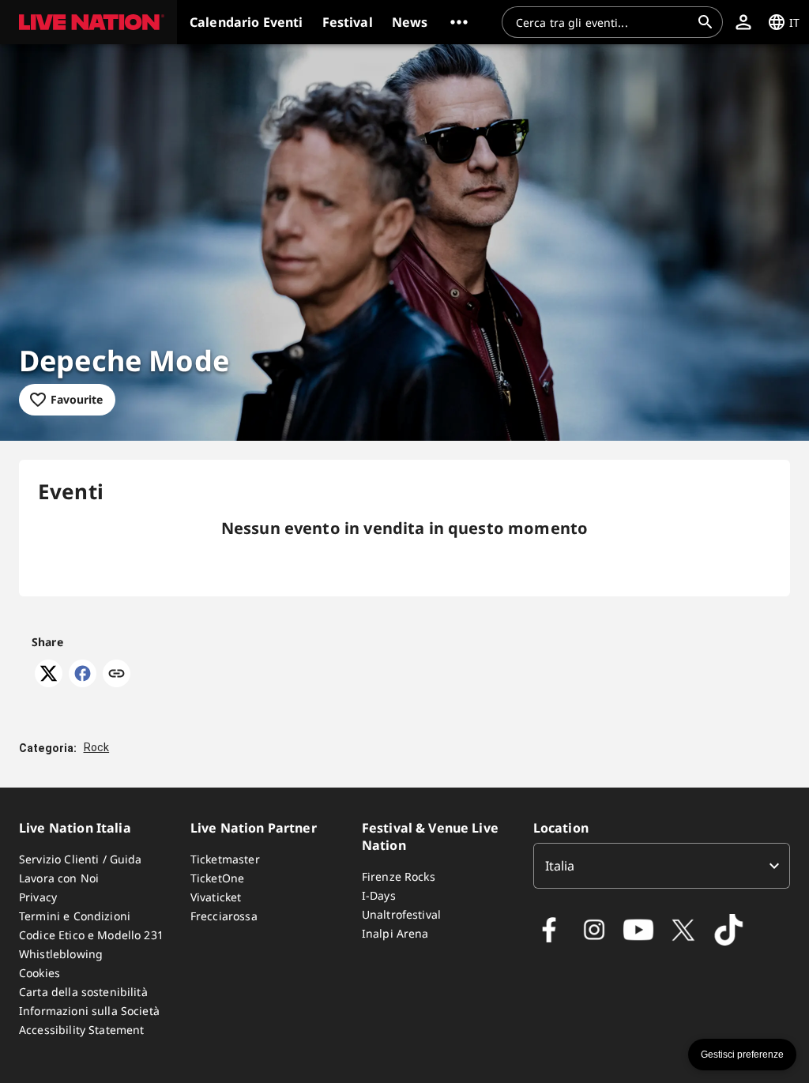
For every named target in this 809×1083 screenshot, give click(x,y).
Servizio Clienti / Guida (80, 859)
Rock (97, 747)
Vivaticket (216, 896)
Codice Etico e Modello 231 (91, 934)
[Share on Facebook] (82, 682)
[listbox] (661, 866)
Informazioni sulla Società (89, 1010)
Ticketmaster (225, 859)
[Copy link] (116, 675)
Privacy (38, 896)
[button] (88, 22)
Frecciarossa (224, 915)
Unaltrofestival (401, 914)
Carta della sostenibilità (83, 991)
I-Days (379, 895)
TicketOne (217, 878)
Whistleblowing (61, 953)
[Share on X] (48, 682)
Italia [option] (560, 865)
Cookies (39, 972)
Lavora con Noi (59, 878)
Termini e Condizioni (74, 915)
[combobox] (603, 22)
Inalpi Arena (395, 933)
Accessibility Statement (81, 1029)
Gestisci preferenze (742, 1054)
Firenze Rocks (398, 876)
